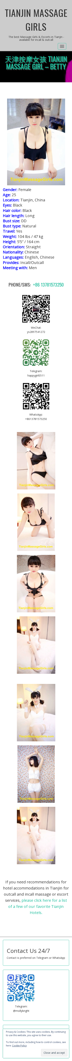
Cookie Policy (19, 1045)
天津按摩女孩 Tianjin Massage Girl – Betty (36, 62)
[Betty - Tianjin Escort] (36, 460)
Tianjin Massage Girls (36, 19)
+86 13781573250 (48, 284)
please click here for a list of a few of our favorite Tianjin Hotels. (37, 906)
